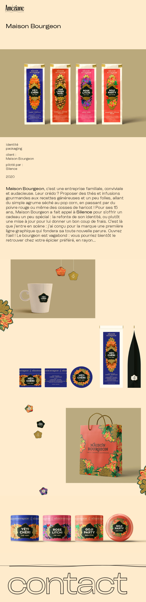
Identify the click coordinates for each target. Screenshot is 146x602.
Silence (11, 169)
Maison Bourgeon (20, 159)
